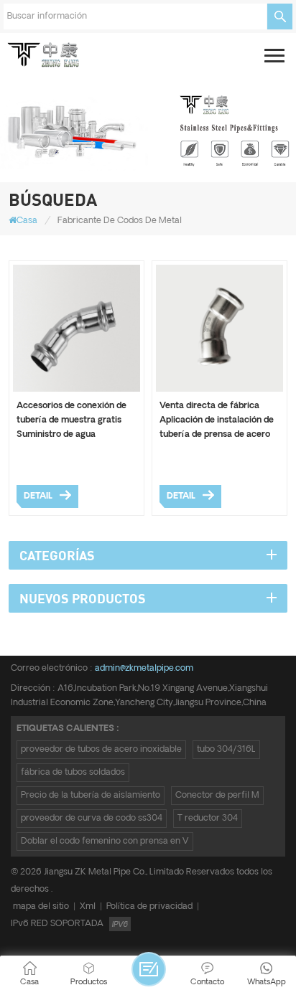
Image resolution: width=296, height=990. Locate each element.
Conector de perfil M (217, 795)
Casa (27, 220)
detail (38, 496)
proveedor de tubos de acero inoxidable (101, 749)
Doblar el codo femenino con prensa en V (105, 841)
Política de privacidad (149, 906)
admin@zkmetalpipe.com (144, 668)
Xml (88, 906)
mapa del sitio (41, 906)
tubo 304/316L (226, 749)
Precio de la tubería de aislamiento (90, 795)
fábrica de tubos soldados (73, 772)
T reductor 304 (207, 818)
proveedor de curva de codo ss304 (91, 818)
